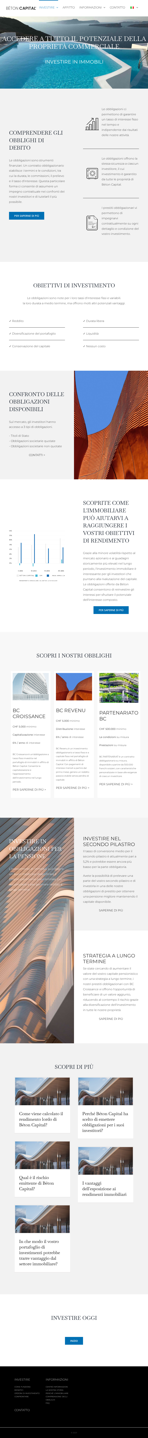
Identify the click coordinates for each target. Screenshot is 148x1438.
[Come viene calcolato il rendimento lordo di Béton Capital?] (42, 1091)
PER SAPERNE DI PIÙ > (29, 789)
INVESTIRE (22, 1379)
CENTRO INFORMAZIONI (57, 1387)
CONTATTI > (37, 455)
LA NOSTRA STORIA (54, 1390)
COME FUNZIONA (22, 1387)
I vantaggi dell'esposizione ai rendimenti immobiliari (104, 1188)
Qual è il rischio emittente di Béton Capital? (36, 1183)
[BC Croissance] (31, 674)
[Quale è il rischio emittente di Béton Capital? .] (42, 1155)
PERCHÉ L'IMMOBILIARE (57, 1393)
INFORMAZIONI (57, 1379)
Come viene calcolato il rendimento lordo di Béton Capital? (41, 1119)
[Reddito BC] (74, 674)
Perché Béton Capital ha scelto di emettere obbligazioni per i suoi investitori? (105, 1122)
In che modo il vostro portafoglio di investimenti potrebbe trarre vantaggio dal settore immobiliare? (39, 1253)
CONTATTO (22, 1410)
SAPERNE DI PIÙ (111, 910)
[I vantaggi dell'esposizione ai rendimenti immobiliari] (105, 1161)
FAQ (47, 1403)
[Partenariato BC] (118, 674)
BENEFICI (18, 1390)
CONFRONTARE (21, 1396)
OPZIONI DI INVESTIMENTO (27, 1393)
